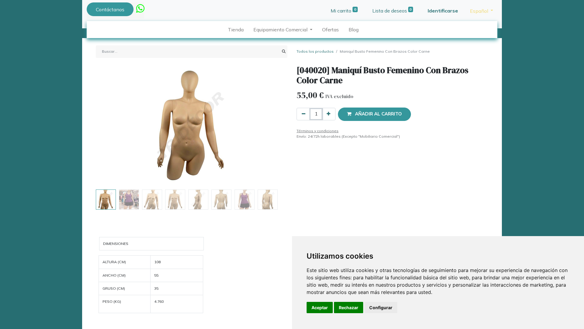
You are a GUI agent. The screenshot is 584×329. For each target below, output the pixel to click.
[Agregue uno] (328, 114)
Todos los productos (315, 51)
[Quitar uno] (304, 114)
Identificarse (443, 11)
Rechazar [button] (348, 307)
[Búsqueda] (283, 51)
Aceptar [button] (319, 307)
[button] (110, 126)
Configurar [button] (380, 307)
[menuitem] (236, 29)
